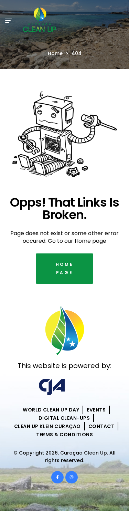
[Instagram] (71, 477)
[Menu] (8, 21)
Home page (90, 241)
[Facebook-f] (57, 477)
